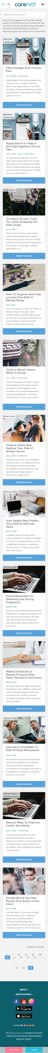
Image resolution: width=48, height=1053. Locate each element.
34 (35, 957)
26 (19, 954)
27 (26, 954)
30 (7, 957)
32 (21, 957)
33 (28, 957)
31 (14, 957)
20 (23, 968)
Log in (34, 1050)
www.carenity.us (17, 1033)
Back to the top (36, 947)
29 (40, 954)
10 (17, 968)
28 (33, 954)
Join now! (14, 1050)
